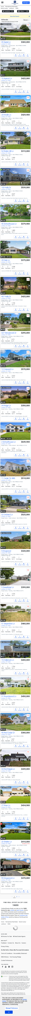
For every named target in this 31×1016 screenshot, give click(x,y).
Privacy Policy (5, 946)
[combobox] (26, 20)
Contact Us (11, 943)
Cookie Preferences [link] (6, 960)
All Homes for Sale (6, 936)
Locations (9, 11)
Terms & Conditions (6, 953)
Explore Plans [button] (26, 980)
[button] (26, 2)
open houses (20, 910)
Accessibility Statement (20, 953)
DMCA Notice (5, 957)
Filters (24, 11)
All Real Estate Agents (19, 936)
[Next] (29, 31)
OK (9, 1012)
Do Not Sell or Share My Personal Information (15, 950)
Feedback (4, 943)
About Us (17, 943)
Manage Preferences (12, 1008)
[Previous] (1, 31)
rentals (12, 910)
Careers (24, 943)
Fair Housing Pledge (15, 957)
